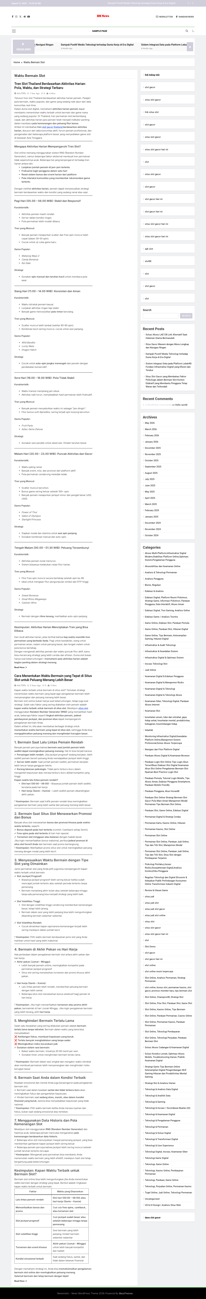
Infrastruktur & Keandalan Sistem (161, 651)
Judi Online (150, 670)
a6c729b (21, 93)
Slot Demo (150, 946)
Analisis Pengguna (154, 578)
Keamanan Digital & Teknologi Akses (163, 695)
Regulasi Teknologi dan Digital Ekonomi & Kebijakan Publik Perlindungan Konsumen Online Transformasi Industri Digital (166, 881)
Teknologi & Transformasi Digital (161, 1139)
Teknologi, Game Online (157, 1164)
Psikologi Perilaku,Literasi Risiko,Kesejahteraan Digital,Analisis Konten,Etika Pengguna (163, 867)
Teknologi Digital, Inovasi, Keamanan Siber (166, 1151)
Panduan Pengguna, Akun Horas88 (162, 791)
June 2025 (150, 485)
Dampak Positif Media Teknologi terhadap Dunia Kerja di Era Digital (64, 44)
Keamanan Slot (152, 710)
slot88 (148, 261)
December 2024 (153, 523)
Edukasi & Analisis (154, 591)
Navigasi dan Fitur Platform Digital (162, 749)
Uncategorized (152, 1199)
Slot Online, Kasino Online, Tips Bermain (165, 1009)
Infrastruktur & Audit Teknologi (160, 645)
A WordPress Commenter (158, 404)
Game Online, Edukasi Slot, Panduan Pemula (167, 623)
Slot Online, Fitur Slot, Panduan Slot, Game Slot (168, 1003)
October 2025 (151, 460)
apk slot (149, 249)
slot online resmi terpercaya (159, 971)
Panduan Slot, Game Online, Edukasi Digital (166, 810)
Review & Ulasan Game (156, 890)
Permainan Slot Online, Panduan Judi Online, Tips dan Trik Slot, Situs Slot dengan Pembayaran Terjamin (167, 854)
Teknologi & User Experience (159, 1145)
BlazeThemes (126, 1293)
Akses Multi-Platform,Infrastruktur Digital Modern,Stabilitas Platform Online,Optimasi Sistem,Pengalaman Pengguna (166, 556)
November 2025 (153, 454)
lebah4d (149, 730)
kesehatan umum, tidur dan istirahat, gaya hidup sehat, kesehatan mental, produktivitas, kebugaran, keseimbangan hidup (167, 720)
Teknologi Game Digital (156, 1158)
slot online (150, 965)
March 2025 (151, 504)
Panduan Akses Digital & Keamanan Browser (167, 755)
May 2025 (150, 491)
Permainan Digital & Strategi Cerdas (163, 816)
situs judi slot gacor (155, 909)
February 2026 (152, 435)
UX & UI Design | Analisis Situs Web (163, 1205)
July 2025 (149, 479)
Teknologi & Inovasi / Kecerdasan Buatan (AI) (167, 1108)
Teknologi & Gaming (155, 1101)
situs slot (83, 708)
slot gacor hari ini (154, 199)
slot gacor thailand (52, 127)
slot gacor (150, 87)
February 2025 (152, 510)
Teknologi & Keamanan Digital (160, 1114)
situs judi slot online (155, 915)
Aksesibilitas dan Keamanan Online (162, 566)
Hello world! (181, 405)
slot (147, 162)
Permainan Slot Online (156, 835)
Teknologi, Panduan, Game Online (161, 1180)
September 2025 (153, 466)
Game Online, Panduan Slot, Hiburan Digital (166, 629)
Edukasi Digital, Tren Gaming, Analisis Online (167, 610)
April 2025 (150, 498)
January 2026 (151, 441)
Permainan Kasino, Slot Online (160, 829)
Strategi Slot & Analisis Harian (160, 1083)
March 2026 (151, 429)
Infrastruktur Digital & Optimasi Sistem (164, 657)
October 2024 (151, 535)
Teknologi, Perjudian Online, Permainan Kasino (168, 1186)
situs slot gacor (153, 99)
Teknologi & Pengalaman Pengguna (162, 1120)
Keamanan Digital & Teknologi (160, 688)
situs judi (149, 896)
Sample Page (99, 31)
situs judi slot (152, 903)
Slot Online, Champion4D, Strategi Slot (164, 997)
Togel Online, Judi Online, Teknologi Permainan (168, 1192)
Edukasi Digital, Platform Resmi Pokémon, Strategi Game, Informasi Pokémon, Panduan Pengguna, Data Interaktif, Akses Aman (167, 601)
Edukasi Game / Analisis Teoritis (161, 616)
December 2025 (153, 448)
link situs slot (152, 112)
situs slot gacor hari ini (156, 149)
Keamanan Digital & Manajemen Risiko (164, 682)
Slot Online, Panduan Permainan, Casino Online (168, 1015)
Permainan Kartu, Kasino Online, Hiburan (165, 823)
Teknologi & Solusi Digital (158, 1133)
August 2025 (151, 473)
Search (147, 310)
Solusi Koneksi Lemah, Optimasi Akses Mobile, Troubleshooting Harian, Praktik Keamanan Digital (165, 1057)
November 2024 (153, 529)
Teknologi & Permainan (156, 1127)
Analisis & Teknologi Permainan (161, 572)
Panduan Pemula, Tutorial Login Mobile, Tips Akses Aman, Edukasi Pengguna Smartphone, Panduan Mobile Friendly (167, 781)
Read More (19, 667)
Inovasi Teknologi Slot (156, 663)
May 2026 (150, 423)
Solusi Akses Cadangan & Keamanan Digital (167, 1047)
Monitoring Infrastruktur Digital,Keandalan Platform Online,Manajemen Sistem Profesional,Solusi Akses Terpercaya (166, 739)
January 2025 (151, 516)
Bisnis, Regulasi (153, 585)
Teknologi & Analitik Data (157, 1095)
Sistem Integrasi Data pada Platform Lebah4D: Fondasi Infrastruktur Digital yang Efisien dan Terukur (125, 3)
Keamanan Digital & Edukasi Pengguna (164, 676)
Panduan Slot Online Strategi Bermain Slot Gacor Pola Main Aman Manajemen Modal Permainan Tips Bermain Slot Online (166, 801)
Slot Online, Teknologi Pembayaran (162, 1031)
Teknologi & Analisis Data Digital (161, 1089)
